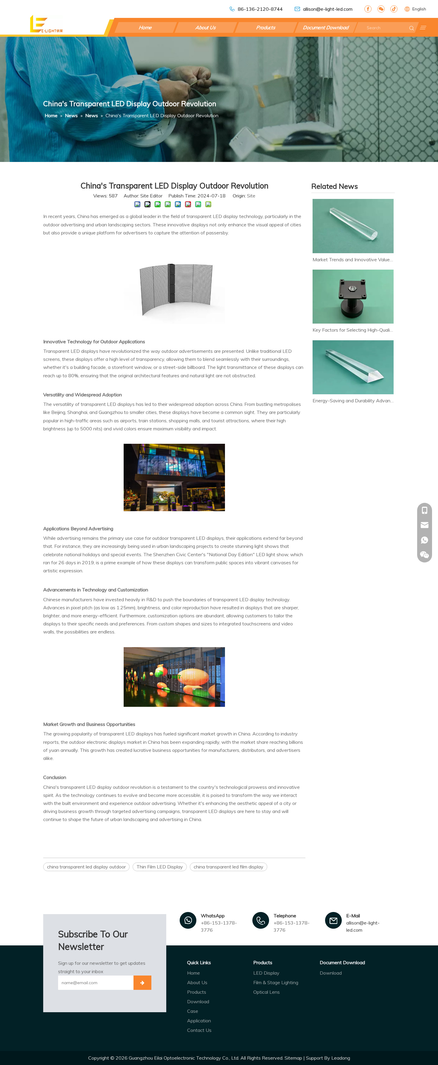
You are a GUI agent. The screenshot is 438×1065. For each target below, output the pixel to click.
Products (266, 27)
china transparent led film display (228, 867)
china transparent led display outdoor (86, 867)
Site (251, 196)
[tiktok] (393, 9)
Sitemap (293, 1058)
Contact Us (199, 1030)
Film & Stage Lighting (275, 982)
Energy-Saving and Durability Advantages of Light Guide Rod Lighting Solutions (353, 401)
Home (145, 27)
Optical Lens (266, 992)
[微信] (381, 9)
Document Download (326, 27)
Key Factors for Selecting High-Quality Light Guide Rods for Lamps (353, 330)
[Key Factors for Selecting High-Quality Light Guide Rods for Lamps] (353, 297)
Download (198, 1001)
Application (199, 1021)
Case (192, 1011)
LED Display (266, 973)
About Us (206, 27)
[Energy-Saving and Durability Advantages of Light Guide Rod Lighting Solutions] (353, 367)
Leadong (340, 1058)
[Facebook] (368, 9)
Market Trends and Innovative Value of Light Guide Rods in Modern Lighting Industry (353, 259)
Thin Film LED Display (159, 867)
